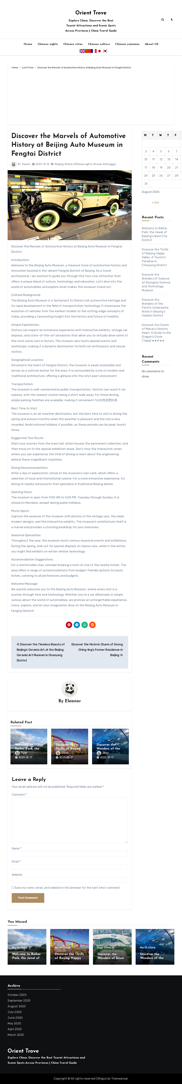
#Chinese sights (83, 164)
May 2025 (14, 1023)
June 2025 (15, 1017)
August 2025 (17, 1006)
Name (16, 848)
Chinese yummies (127, 44)
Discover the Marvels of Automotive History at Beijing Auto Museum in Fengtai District (68, 145)
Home (28, 44)
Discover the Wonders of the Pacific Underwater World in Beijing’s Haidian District (155, 307)
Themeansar (119, 1078)
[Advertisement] (91, 96)
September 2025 (19, 1000)
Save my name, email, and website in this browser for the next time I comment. (68, 887)
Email (16, 861)
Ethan (65, 752)
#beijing (58, 164)
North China (19, 947)
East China (104, 947)
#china (69, 164)
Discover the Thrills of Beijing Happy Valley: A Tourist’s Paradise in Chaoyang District (155, 257)
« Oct (155, 202)
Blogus (102, 1078)
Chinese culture (99, 44)
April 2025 (15, 1029)
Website (17, 874)
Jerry (106, 752)
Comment (19, 794)
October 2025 (17, 995)
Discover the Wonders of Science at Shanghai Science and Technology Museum (156, 282)
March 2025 (16, 1035)
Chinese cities (73, 44)
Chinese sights (48, 44)
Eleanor (26, 164)
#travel (97, 164)
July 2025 (15, 1012)
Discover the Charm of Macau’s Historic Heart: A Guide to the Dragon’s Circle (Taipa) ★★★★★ (156, 332)
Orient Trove (91, 13)
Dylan (24, 752)
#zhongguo (109, 164)
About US (152, 44)
